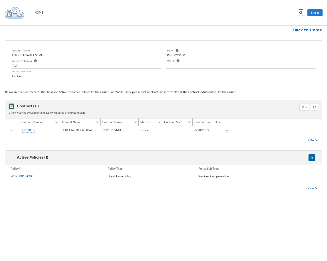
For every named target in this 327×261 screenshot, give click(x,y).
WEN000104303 (22, 176)
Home (38, 12)
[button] (37, 122)
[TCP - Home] (14, 13)
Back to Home (307, 30)
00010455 (28, 130)
